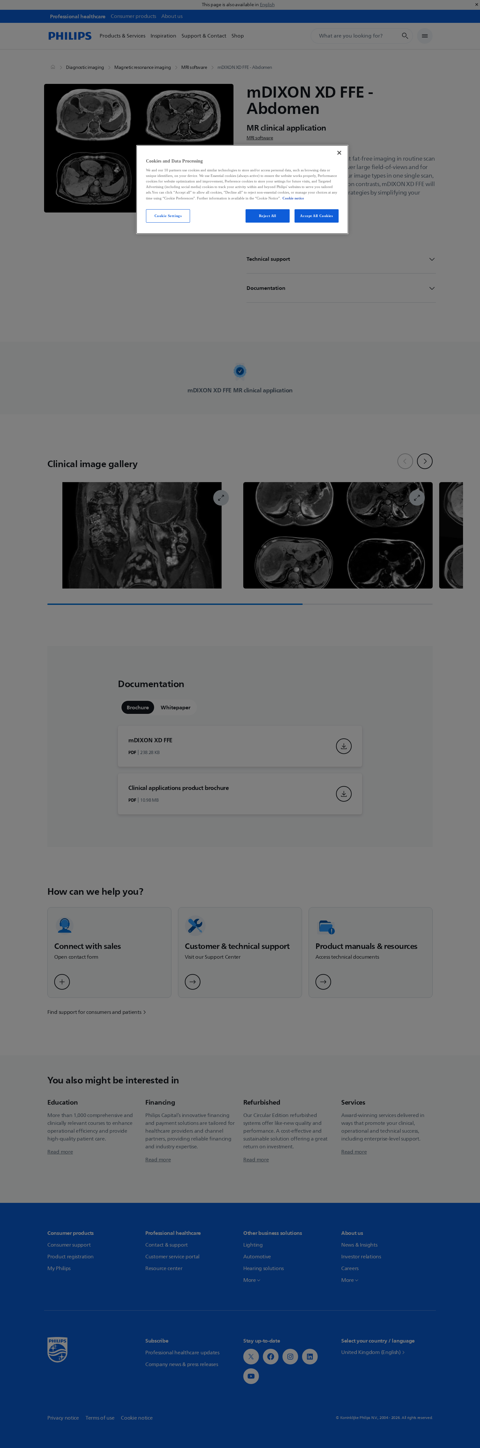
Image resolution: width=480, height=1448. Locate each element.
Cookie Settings (168, 216)
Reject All (267, 216)
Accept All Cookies (316, 216)
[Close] (339, 153)
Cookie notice (293, 198)
